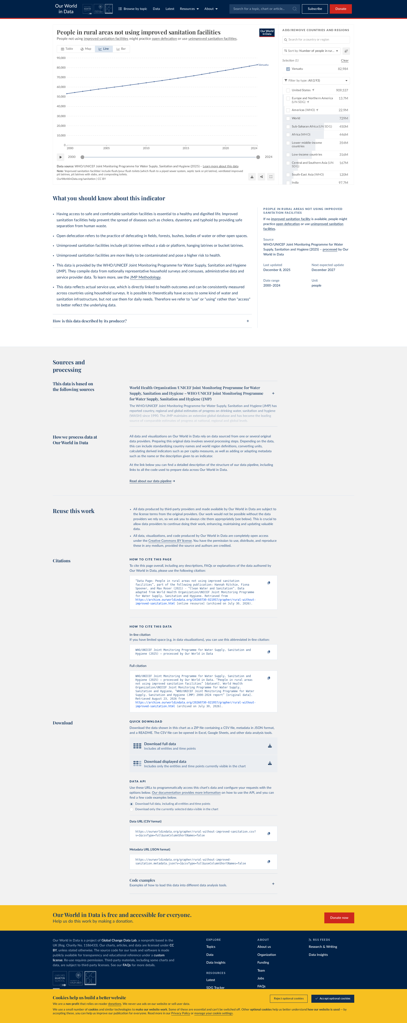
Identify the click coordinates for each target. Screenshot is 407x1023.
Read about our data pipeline (150, 481)
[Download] (252, 177)
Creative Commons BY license (170, 540)
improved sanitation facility (290, 219)
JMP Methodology (145, 277)
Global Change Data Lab (119, 940)
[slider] (82, 157)
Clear (345, 60)
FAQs (127, 965)
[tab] (67, 49)
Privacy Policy (180, 1013)
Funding (263, 962)
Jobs (260, 978)
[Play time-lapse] (60, 157)
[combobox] (264, 9)
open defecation (288, 224)
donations (114, 1004)
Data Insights (215, 962)
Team (261, 970)
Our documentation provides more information (186, 792)
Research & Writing (323, 947)
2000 (72, 157)
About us (264, 947)
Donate (340, 9)
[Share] (261, 177)
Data (156, 9)
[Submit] (294, 9)
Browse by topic (135, 9)
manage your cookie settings (213, 1013)
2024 (269, 157)
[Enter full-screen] (271, 177)
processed (330, 249)
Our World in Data (66, 9)
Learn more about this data (220, 166)
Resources (187, 9)
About (209, 9)
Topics (210, 947)
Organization (266, 955)
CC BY (102, 178)
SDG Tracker (215, 988)
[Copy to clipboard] (264, 583)
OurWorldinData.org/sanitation (76, 178)
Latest (170, 9)
